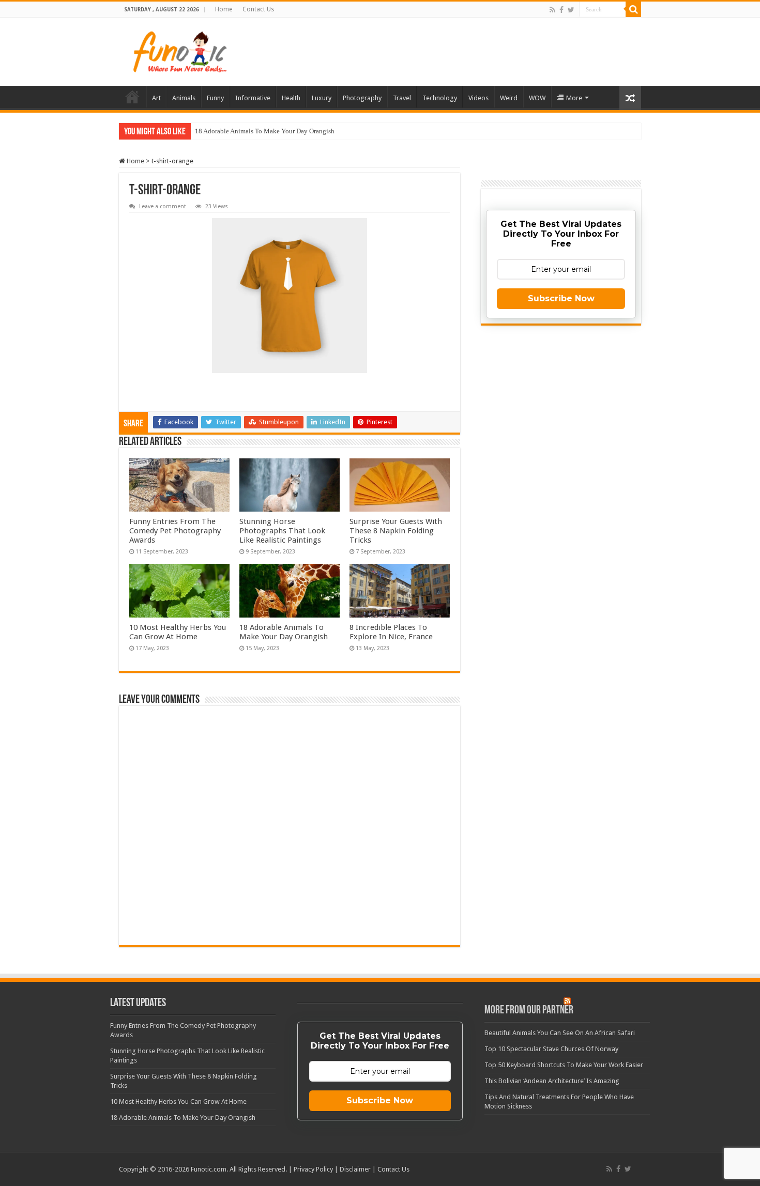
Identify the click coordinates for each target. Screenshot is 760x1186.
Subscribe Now (561, 298)
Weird (509, 98)
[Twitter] (571, 10)
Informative (252, 98)
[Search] (633, 9)
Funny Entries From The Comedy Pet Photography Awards (175, 531)
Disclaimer (355, 1169)
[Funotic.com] (179, 51)
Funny (215, 98)
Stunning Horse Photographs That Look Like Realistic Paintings (282, 531)
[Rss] (552, 10)
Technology (439, 98)
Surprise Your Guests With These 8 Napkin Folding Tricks (395, 531)
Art (156, 98)
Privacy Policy (313, 1169)
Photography (362, 98)
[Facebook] (561, 10)
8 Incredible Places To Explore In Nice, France (391, 632)
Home (223, 9)
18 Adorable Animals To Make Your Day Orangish (265, 131)
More (574, 98)
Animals (183, 98)
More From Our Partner (528, 1010)
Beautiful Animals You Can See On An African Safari (559, 1033)
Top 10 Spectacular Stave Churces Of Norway (551, 1049)
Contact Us (258, 9)
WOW (537, 98)
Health (291, 98)
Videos (478, 98)
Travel (402, 98)
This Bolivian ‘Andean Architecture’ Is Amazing (551, 1081)
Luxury (321, 98)
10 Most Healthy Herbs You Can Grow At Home (177, 632)
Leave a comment (162, 206)
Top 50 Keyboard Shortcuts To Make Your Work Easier (563, 1065)
